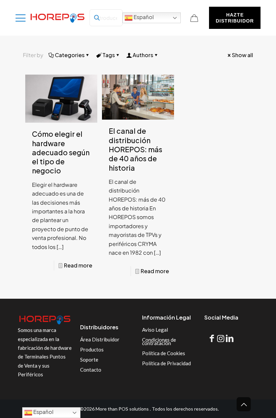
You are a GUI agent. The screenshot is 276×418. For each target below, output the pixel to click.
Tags (108, 54)
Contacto (90, 370)
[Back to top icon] (244, 404)
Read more (78, 265)
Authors (143, 54)
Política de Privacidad (166, 363)
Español (143, 16)
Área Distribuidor (99, 339)
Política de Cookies (163, 353)
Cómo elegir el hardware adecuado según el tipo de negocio (61, 152)
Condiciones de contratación (159, 341)
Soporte (89, 360)
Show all (242, 54)
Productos (92, 349)
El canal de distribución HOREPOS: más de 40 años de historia (135, 149)
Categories (69, 54)
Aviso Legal (155, 330)
